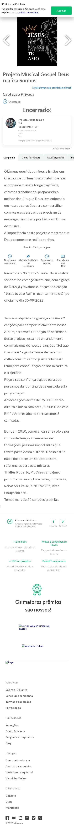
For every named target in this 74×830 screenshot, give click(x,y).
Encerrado (14, 101)
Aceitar (61, 10)
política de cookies (28, 12)
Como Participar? (31, 157)
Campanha (9, 157)
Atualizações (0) (55, 157)
